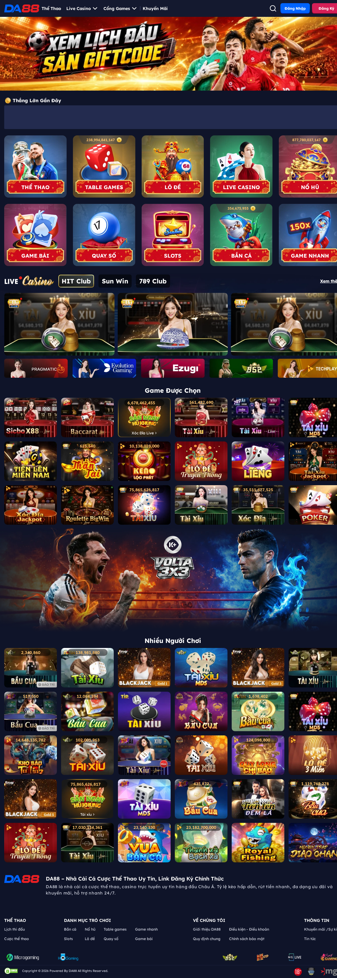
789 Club (153, 281)
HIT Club (76, 281)
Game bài (144, 938)
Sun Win (115, 281)
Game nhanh (146, 929)
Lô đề (90, 938)
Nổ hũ (90, 929)
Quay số (111, 938)
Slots (68, 938)
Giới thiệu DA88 (207, 929)
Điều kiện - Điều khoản (249, 929)
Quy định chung (206, 938)
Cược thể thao (16, 938)
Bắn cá (70, 929)
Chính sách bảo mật (246, 938)
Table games (115, 929)
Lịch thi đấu (14, 929)
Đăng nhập (295, 8)
